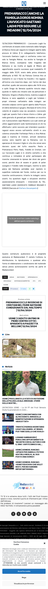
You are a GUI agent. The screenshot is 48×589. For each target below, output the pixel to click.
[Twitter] (19, 514)
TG (34, 281)
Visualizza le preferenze (24, 584)
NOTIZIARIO (21, 277)
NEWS (12, 277)
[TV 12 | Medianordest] (24, 1)
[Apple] (35, 514)
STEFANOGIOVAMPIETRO (22, 281)
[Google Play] (29, 514)
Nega (24, 577)
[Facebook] (13, 514)
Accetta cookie (24, 571)
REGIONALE (7, 281)
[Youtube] (24, 514)
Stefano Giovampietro (28, 188)
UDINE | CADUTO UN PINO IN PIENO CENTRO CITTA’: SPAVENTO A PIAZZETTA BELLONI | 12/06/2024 (24, 321)
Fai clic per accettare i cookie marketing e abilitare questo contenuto (24, 220)
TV (40, 281)
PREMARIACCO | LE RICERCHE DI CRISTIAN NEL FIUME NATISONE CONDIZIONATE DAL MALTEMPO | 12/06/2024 (24, 305)
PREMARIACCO (33, 277)
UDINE (6, 285)
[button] (44, 543)
